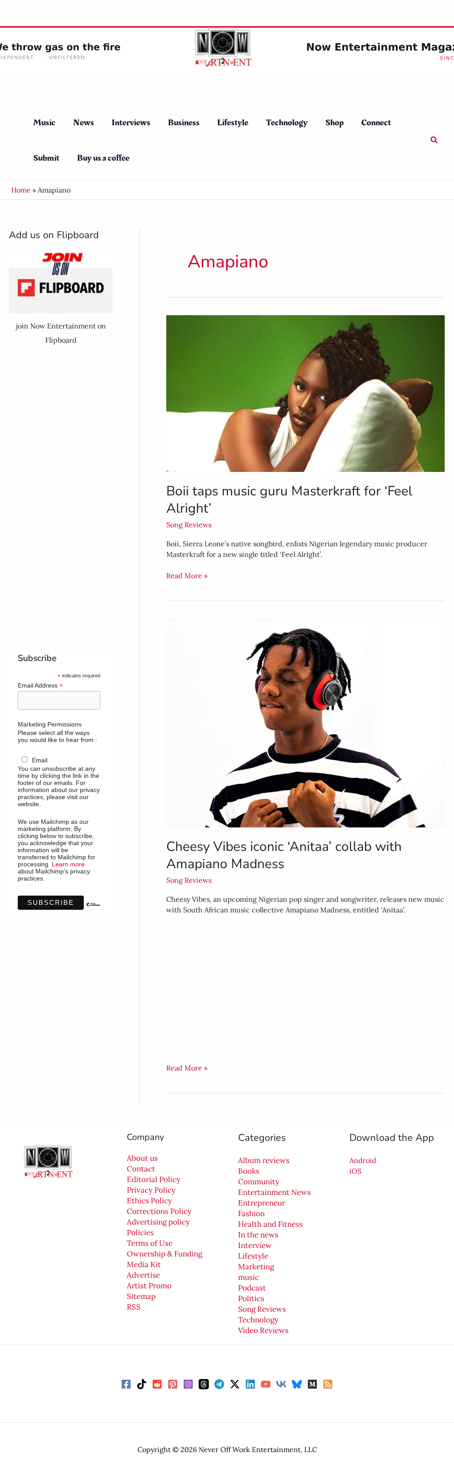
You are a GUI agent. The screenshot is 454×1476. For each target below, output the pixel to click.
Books (248, 1171)
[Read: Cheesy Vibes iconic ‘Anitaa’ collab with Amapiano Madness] (305, 722)
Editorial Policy (153, 1179)
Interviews (131, 122)
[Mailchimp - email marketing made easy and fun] (93, 911)
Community (258, 1181)
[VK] (281, 1384)
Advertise (143, 1275)
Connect (376, 122)
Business (184, 122)
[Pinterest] (173, 1384)
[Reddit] (157, 1384)
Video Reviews (263, 1330)
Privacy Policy (151, 1190)
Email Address (40, 685)
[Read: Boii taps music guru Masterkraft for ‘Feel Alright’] (305, 392)
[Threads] (204, 1384)
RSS (134, 1307)
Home (21, 189)
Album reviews (264, 1160)
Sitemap (141, 1296)
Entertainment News (274, 1192)
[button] (434, 140)
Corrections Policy (159, 1211)
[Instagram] (188, 1384)
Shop (334, 122)
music (248, 1277)
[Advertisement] (61, 500)
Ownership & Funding (164, 1254)
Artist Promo (149, 1286)
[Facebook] (126, 1384)
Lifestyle (232, 122)
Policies (140, 1232)
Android (362, 1160)
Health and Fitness (270, 1224)
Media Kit (144, 1264)
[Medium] (312, 1384)
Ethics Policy (149, 1201)
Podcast (252, 1288)
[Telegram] (219, 1384)
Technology (287, 122)
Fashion (251, 1213)
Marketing (256, 1266)
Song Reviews (188, 524)
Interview (255, 1245)
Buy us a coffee (103, 158)
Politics (251, 1298)
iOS (355, 1171)
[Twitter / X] (235, 1384)
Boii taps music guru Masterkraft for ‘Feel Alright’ (289, 500)
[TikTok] (142, 1384)
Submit (46, 158)
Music (44, 122)
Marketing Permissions (50, 724)
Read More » (186, 575)
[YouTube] (266, 1384)
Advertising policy (158, 1222)
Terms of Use (149, 1243)
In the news (258, 1235)
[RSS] (328, 1384)
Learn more (68, 864)
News (83, 122)
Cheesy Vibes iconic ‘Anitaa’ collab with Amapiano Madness (284, 855)
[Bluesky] (297, 1384)
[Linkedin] (250, 1384)
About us (142, 1158)
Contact (141, 1169)
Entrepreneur (261, 1203)
